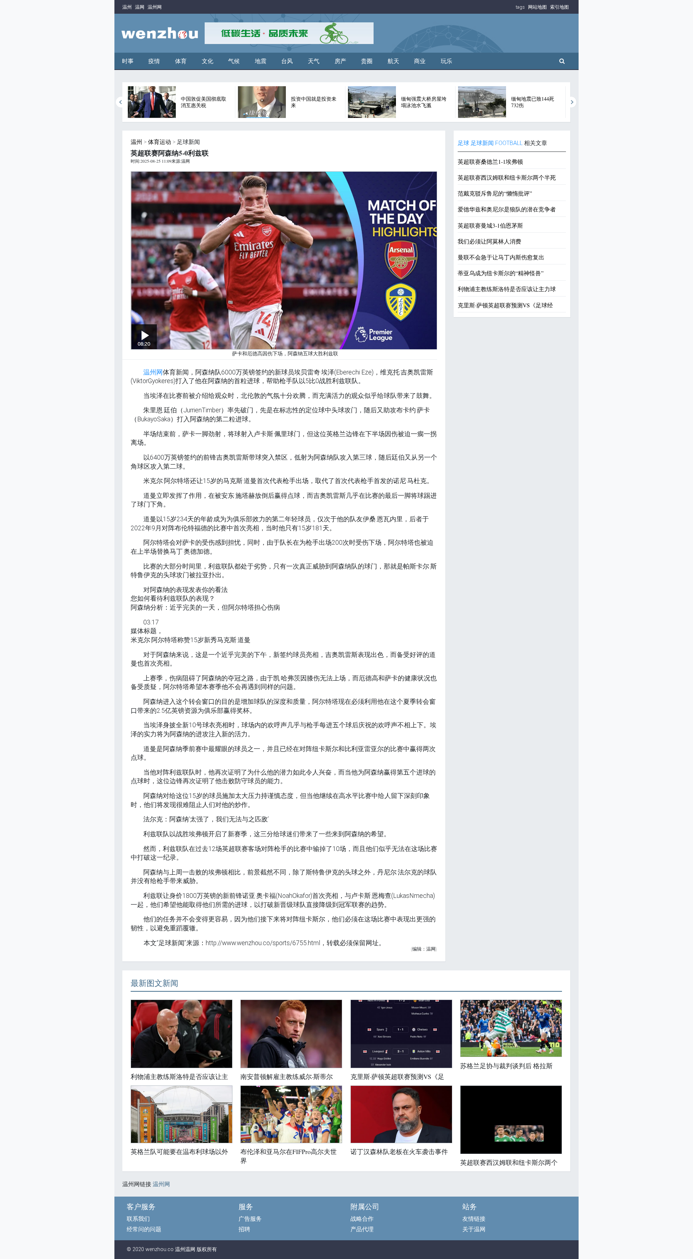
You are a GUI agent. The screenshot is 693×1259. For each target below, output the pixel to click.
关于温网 (473, 1229)
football (509, 143)
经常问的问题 (144, 1229)
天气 (313, 61)
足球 (463, 143)
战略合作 (362, 1218)
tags (520, 7)
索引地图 (559, 7)
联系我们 (138, 1218)
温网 (139, 7)
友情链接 (473, 1218)
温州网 (155, 7)
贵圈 (366, 61)
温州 (127, 7)
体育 (181, 61)
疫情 (154, 61)
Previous (121, 102)
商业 (420, 61)
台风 (287, 61)
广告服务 (250, 1218)
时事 (128, 61)
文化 (207, 61)
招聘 (244, 1229)
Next (571, 102)
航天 (393, 61)
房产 (340, 61)
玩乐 (446, 61)
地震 (260, 61)
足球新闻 (482, 143)
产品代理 (362, 1229)
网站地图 (537, 7)
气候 (234, 61)
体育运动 (159, 142)
